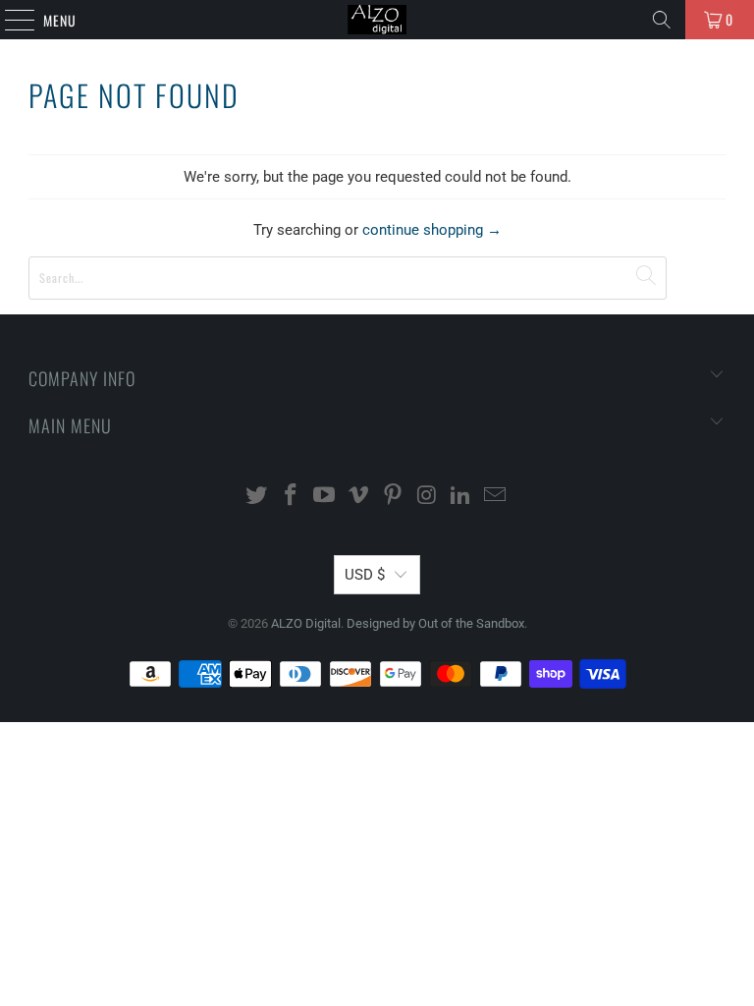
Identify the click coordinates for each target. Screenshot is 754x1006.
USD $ (365, 575)
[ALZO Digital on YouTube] (325, 496)
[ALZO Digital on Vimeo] (359, 496)
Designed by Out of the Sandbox (435, 623)
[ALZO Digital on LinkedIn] (461, 496)
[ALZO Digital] (377, 19)
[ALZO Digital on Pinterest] (393, 496)
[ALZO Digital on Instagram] (427, 496)
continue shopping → (432, 230)
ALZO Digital (306, 623)
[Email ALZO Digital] (496, 496)
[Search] (661, 19)
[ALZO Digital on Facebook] (290, 496)
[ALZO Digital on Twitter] (257, 496)
